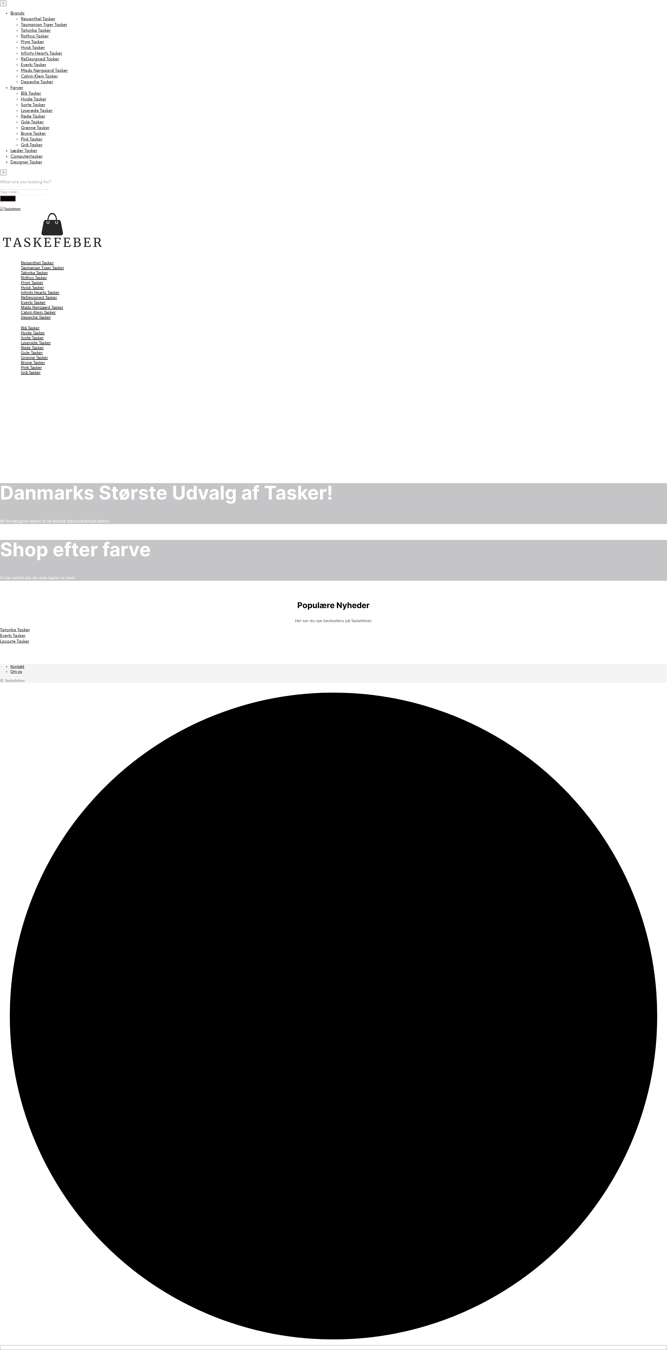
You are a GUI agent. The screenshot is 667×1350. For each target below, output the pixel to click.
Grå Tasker (31, 145)
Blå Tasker (31, 93)
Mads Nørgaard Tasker (44, 70)
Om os (16, 671)
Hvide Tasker (33, 99)
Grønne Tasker (35, 128)
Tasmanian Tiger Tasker (44, 25)
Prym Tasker (32, 42)
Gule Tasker (32, 122)
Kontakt (17, 666)
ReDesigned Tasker (40, 59)
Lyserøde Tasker (37, 111)
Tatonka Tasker (36, 30)
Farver (16, 88)
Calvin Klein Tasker (39, 76)
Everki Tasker (33, 65)
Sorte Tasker (33, 105)
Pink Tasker (31, 139)
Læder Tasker (23, 151)
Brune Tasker (33, 133)
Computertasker (26, 156)
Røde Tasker (33, 116)
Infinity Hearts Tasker (41, 53)
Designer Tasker (26, 162)
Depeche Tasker (37, 82)
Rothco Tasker (35, 36)
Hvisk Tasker (33, 48)
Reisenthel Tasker (38, 19)
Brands (17, 13)
